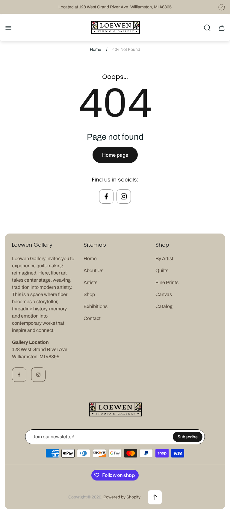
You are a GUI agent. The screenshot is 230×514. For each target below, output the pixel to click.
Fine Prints (166, 282)
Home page (115, 155)
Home (95, 49)
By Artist (164, 258)
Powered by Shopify (121, 497)
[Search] (207, 27)
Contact (92, 318)
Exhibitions (96, 306)
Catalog (163, 306)
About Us (93, 270)
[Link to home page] (115, 410)
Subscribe (188, 436)
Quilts (161, 270)
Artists (90, 282)
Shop (89, 294)
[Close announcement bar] (221, 7)
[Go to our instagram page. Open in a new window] (123, 196)
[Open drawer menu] (8, 28)
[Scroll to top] (155, 497)
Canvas (163, 294)
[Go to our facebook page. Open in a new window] (106, 196)
